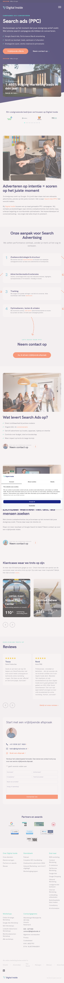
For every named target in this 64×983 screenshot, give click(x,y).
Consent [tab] (11, 481)
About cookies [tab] (32, 481)
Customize (32, 505)
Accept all (32, 501)
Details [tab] (52, 481)
